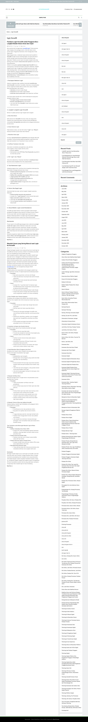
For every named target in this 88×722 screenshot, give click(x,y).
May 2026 (64, 191)
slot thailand (64, 106)
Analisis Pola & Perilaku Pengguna (69, 260)
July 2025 (64, 220)
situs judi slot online (66, 535)
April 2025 (64, 228)
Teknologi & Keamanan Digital (68, 627)
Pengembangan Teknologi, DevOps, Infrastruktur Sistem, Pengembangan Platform (70, 495)
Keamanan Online (66, 379)
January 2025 (65, 237)
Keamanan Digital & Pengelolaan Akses (71, 361)
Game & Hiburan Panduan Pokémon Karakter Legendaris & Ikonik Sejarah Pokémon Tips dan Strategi (70, 294)
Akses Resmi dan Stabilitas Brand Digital (71, 257)
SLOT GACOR (65, 550)
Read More (9, 239)
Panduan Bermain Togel (67, 430)
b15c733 (10, 46)
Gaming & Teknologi (66, 309)
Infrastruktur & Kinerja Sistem (68, 321)
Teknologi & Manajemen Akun (68, 630)
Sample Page (42, 17)
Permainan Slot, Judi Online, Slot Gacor (71, 515)
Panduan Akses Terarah (67, 428)
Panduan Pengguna (66, 451)
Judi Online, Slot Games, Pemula (69, 330)
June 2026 (64, 188)
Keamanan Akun (65, 344)
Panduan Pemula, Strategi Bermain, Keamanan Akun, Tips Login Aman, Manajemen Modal (70, 442)
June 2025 (64, 223)
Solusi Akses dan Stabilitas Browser (70, 589)
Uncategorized (65, 710)
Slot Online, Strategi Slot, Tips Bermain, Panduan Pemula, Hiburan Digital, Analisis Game (71, 582)
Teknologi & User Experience (68, 641)
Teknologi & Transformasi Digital (69, 639)
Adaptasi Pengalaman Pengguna (69, 254)
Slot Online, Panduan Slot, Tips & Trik (70, 573)
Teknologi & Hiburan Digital (68, 614)
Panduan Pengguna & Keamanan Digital (71, 454)
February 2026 (65, 200)
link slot (63, 66)
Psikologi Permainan (66, 524)
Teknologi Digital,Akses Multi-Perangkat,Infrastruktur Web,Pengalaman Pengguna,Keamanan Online (71, 664)
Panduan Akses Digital (67, 417)
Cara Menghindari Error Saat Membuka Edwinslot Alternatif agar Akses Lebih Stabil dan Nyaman (71, 157)
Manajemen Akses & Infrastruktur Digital (71, 397)
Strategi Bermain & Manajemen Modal (70, 599)
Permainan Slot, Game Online (68, 513)
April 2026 (64, 194)
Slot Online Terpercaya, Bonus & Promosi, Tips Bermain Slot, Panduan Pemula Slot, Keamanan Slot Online (71, 563)
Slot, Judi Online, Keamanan (68, 586)
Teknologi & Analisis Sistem (68, 608)
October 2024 (65, 246)
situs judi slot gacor (66, 533)
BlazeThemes (56, 719)
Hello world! (78, 180)
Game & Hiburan (65, 289)
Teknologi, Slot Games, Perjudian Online (71, 698)
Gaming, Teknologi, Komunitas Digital (70, 312)
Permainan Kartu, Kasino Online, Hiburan (71, 505)
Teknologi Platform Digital (68, 693)
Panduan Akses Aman (67, 414)
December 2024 (65, 240)
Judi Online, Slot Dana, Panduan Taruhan (71, 327)
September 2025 (65, 214)
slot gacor (64, 43)
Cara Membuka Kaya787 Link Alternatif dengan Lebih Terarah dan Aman (58, 1)
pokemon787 (65, 521)
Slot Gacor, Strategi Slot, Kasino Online (71, 556)
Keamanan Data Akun (67, 353)
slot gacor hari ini (66, 49)
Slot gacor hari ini (66, 77)
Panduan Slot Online (66, 461)
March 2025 (64, 231)
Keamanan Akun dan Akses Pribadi (70, 347)
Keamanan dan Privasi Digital (68, 350)
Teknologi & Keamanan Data (68, 624)
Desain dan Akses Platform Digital (69, 276)
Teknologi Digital (66, 653)
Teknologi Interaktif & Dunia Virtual (70, 677)
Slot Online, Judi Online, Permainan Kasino (71, 567)
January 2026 (65, 203)
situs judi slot (65, 530)
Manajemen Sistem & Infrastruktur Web (71, 407)
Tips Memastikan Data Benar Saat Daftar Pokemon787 (42, 23)
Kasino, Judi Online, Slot (67, 341)
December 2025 (65, 205)
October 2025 (65, 211)
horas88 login (26, 48)
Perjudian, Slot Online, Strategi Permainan (71, 502)
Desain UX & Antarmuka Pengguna (69, 279)
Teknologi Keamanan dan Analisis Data (71, 685)
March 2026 (64, 197)
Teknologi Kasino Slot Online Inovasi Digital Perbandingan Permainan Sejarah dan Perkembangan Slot (71, 681)
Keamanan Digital (66, 356)
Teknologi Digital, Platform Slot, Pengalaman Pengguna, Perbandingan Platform (70, 658)
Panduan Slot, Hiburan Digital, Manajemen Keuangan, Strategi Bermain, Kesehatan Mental (71, 476)
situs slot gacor (65, 54)
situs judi (64, 527)
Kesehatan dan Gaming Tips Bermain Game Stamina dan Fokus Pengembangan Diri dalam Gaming (71, 392)
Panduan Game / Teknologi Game (69, 433)
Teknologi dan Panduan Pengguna (69, 650)
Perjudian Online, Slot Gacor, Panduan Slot (71, 500)
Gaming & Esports (66, 307)
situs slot (64, 83)
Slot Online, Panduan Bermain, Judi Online (71, 570)
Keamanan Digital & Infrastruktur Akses (71, 358)
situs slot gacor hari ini (67, 544)
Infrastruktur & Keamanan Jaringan (70, 318)
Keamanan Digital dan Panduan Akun (70, 364)
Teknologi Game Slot (66, 668)
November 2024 (65, 243)
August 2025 (64, 217)
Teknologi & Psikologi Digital (68, 636)
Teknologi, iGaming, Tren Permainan (70, 696)
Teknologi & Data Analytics (68, 611)
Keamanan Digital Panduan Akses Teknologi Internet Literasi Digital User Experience (70, 369)
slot (63, 89)
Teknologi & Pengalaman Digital (69, 633)
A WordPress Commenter (68, 180)
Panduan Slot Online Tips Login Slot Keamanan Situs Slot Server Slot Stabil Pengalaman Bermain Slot (70, 466)
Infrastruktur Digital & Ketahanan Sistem (71, 324)
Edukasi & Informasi (66, 282)
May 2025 (64, 226)
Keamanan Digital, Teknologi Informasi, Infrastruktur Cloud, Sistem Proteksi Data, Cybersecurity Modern (71, 375)
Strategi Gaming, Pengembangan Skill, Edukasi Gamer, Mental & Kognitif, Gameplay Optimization (70, 604)
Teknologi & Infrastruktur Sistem (69, 617)
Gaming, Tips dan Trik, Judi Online (69, 315)
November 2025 (65, 208)
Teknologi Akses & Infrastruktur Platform (71, 644)
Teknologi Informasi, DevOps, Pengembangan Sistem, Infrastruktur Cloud (70, 672)
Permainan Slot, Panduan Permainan (70, 518)
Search (63, 140)
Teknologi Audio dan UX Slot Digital (70, 647)
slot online (64, 558)
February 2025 (65, 234)
